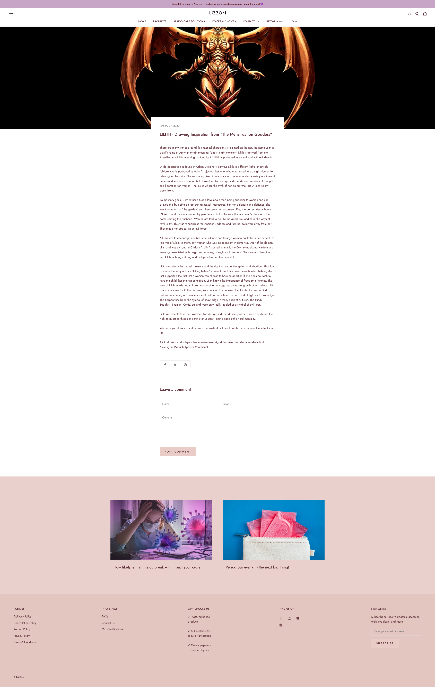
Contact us (108, 623)
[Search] (417, 13)
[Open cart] (425, 13)
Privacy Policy (22, 636)
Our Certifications (112, 629)
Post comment (178, 452)
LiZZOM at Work (275, 21)
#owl (211, 342)
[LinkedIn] (281, 624)
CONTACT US (251, 21)
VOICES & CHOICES (224, 21)
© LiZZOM (19, 677)
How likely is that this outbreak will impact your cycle (157, 567)
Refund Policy (22, 629)
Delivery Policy (22, 616)
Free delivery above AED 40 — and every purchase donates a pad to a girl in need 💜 (217, 4)
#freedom (173, 342)
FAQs (105, 616)
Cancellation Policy (25, 623)
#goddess (221, 342)
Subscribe (385, 643)
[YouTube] (298, 617)
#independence (190, 342)
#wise (204, 342)
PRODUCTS (159, 21)
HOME (142, 21)
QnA (294, 21)
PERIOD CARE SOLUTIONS (189, 21)
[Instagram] (289, 617)
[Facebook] (281, 617)
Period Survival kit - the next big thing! (257, 567)
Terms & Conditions (25, 642)
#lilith (163, 342)
